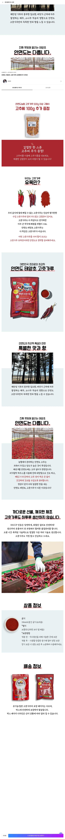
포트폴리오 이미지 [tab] (17, 87)
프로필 (4, 835)
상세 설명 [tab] (48, 87)
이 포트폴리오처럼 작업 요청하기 (36, 835)
